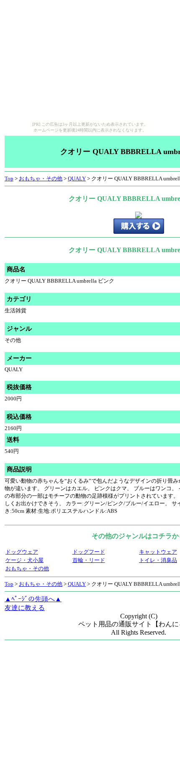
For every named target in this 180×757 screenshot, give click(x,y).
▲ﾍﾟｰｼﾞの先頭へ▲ (33, 599)
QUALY (77, 178)
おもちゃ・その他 (40, 178)
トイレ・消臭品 (158, 560)
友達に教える (25, 607)
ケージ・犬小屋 (24, 560)
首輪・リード (88, 560)
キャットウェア (158, 552)
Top (9, 178)
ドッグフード (88, 552)
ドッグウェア (21, 552)
